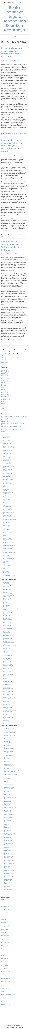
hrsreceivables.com (7, 500)
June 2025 (3, 384)
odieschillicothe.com (7, 638)
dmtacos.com (7, 738)
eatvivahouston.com (8, 752)
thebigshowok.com (8, 754)
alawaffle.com (7, 777)
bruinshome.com (7, 791)
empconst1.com (6, 502)
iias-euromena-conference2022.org (10, 608)
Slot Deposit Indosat (6, 903)
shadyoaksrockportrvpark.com (9, 629)
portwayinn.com (7, 826)
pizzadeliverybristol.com (8, 641)
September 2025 (5, 379)
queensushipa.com (7, 496)
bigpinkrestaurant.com (8, 505)
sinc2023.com (6, 586)
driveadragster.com (8, 742)
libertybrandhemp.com (9, 860)
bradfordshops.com (7, 544)
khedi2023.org (6, 592)
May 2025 (3, 385)
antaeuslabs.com (6, 477)
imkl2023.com (6, 568)
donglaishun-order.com (8, 670)
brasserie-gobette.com (8, 703)
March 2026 (4, 370)
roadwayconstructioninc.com (9, 697)
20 (24, 355)
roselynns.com (6, 459)
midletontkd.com (7, 837)
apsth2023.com (6, 571)
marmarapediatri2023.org (8, 595)
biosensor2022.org (7, 601)
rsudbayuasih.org (8, 879)
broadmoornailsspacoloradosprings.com (12, 770)
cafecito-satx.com (8, 782)
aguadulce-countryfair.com (8, 677)
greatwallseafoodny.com (9, 757)
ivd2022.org (5, 609)
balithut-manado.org (7, 551)
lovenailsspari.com (7, 658)
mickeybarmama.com (7, 695)
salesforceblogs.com (7, 462)
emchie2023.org (6, 596)
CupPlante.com (6, 485)
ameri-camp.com (6, 499)
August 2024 (4, 401)
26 (20, 357)
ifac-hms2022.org (6, 605)
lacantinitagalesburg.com (8, 639)
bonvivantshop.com (7, 483)
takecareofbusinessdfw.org (9, 472)
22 (5, 357)
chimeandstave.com (8, 755)
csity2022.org (6, 611)
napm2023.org (6, 564)
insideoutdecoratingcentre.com (9, 519)
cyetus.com (5, 542)
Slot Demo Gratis (5, 916)
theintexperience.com (7, 437)
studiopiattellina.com (7, 664)
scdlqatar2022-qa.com (7, 588)
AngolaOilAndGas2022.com (8, 558)
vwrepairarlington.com (9, 728)
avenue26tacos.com (8, 767)
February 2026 (5, 372)
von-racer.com (6, 651)
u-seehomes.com (6, 525)
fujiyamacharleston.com (8, 667)
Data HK (3, 899)
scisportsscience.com (8, 889)
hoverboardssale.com (7, 452)
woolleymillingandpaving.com (10, 807)
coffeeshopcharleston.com (8, 652)
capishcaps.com (6, 721)
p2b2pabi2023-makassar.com (9, 583)
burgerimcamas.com (8, 892)
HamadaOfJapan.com (7, 473)
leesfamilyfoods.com (7, 538)
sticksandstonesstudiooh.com (10, 813)
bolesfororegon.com (8, 866)
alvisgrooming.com (7, 687)
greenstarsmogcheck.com (8, 642)
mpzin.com (5, 486)
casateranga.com (7, 811)
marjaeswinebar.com (7, 634)
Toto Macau (4, 968)
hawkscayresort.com (7, 619)
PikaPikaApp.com (6, 470)
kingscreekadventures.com (9, 476)
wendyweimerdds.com (8, 498)
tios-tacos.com (7, 781)
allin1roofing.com (7, 830)
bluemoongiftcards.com (9, 844)
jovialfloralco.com (7, 522)
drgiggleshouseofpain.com (8, 512)
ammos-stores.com (8, 853)
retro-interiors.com (7, 531)
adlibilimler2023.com (7, 548)
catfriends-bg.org (6, 440)
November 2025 (5, 377)
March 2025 (4, 389)
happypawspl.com (7, 644)
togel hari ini (19, 2)
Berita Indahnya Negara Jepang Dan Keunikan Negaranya (14, 19)
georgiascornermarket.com (8, 647)
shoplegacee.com (7, 482)
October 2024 (4, 398)
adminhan (17, 60)
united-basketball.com (8, 780)
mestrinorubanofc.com (9, 870)
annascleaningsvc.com (9, 793)
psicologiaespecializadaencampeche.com (12, 736)
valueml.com (5, 490)
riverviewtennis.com (7, 707)
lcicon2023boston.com (7, 574)
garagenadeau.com (7, 515)
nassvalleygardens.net (9, 873)
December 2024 (5, 394)
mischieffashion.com (7, 528)
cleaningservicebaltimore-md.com (11, 729)
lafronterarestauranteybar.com (10, 797)
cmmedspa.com (7, 836)
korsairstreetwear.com (9, 764)
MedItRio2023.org (6, 572)
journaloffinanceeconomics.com (10, 885)
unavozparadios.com (7, 625)
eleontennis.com (6, 541)
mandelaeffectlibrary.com (8, 457)
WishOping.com (6, 480)
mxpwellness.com (8, 818)
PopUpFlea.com (6, 489)
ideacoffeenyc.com (7, 636)
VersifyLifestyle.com (7, 475)
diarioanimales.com (7, 622)
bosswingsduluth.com (7, 680)
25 (17, 357)
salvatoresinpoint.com (7, 521)
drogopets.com (6, 714)
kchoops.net (6, 847)
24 (13, 357)
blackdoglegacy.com (8, 751)
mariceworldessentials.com (9, 672)
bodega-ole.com (7, 867)
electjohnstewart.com (8, 874)
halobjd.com (5, 467)
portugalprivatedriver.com (8, 649)
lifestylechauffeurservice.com (9, 516)
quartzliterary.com (7, 661)
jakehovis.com (6, 678)
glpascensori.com (8, 804)
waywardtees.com (7, 443)
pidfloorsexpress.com (7, 444)
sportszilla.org (6, 700)
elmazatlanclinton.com (8, 635)
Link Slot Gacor (5, 958)
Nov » (6, 362)
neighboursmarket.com (9, 863)
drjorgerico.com (6, 495)
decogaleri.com (6, 624)
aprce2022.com (6, 554)
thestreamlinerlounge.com (9, 869)
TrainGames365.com (7, 463)
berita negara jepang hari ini (18, 339)
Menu (14, 36)
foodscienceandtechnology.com (10, 887)
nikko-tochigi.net (7, 841)
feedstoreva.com (6, 713)
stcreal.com (5, 487)
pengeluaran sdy (5, 1004)
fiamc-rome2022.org (7, 671)
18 (17, 355)
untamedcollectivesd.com (9, 817)
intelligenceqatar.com (7, 469)
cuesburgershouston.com (9, 735)
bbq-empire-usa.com (7, 711)
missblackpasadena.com (9, 771)
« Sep (2, 362)
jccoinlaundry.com (7, 631)
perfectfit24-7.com (7, 648)
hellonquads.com (6, 621)
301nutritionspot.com (8, 851)
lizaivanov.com (7, 745)
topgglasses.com (7, 768)
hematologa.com (7, 744)
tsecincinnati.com (6, 615)
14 (2, 355)
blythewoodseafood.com (8, 690)
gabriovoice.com (7, 759)
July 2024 (3, 403)
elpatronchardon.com (7, 668)
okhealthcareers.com (7, 436)
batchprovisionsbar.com (8, 701)
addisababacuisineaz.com (9, 890)
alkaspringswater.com (7, 655)
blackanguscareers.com (9, 864)
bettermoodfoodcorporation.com (10, 447)
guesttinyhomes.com (8, 747)
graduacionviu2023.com (9, 784)
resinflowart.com (7, 761)
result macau (4, 929)
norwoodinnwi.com (8, 862)
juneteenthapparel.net (9, 882)
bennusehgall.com (7, 613)
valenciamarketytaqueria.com (10, 774)
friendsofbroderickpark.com (9, 662)
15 (5, 355)
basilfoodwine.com (8, 840)
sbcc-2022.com (6, 556)
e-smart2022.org (6, 535)
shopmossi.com (7, 816)
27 (24, 357)
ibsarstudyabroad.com (8, 612)
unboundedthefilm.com (8, 439)
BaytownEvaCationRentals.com (9, 465)
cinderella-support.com (8, 503)
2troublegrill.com (7, 810)
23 (9, 357)
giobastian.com (7, 803)
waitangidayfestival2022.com (9, 575)
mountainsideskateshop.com (10, 849)
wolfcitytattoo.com (8, 794)
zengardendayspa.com (9, 787)
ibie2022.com (6, 555)
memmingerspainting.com (8, 508)
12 (20, 353)
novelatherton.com (8, 872)
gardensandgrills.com (8, 839)
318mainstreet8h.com (7, 657)
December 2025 (5, 375)
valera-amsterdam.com (9, 859)
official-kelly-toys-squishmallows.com (11, 708)
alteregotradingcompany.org (9, 552)
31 (13, 359)
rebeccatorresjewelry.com (8, 492)
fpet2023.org (5, 533)
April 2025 (3, 387)
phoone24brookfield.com (8, 694)
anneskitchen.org (8, 772)
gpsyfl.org (5, 723)
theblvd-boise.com (7, 532)
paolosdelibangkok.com (8, 691)
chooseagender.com (7, 450)
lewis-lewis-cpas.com (7, 539)
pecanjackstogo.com (8, 785)
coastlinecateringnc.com (9, 734)
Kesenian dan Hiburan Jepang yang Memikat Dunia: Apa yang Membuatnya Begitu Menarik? (12, 146)
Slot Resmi (4, 975)
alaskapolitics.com (7, 453)
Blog (7, 133)
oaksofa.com (6, 718)
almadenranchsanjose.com (9, 545)
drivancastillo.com (8, 834)
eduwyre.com (6, 529)
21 (2, 357)
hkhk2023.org (6, 562)
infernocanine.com (8, 820)
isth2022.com (6, 582)
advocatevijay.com (7, 546)
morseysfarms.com (7, 705)
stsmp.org (5, 454)
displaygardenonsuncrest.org (9, 710)
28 (2, 359)
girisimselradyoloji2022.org (8, 598)
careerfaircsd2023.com (8, 569)
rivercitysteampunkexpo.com (10, 846)
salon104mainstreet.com (8, 654)
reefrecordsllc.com (8, 775)
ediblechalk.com (6, 716)
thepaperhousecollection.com (10, 821)
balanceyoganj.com (7, 460)
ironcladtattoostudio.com (9, 790)
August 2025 (4, 380)
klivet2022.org (6, 603)
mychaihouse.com (7, 685)
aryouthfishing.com (8, 778)
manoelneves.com (7, 456)
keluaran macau (5, 945)
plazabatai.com (6, 618)
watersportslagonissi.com (8, 526)
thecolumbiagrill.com (7, 589)
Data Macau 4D (5, 906)
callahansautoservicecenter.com (10, 645)
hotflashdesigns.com (7, 513)
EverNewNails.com (7, 518)
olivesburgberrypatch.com (9, 800)
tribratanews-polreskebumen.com (11, 877)
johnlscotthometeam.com (8, 523)
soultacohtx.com (6, 720)
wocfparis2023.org (7, 585)
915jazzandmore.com (7, 675)
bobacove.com (6, 693)
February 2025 (5, 391)
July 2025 (3, 382)
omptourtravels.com (8, 876)
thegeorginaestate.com (8, 688)
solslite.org (6, 824)
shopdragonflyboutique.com (9, 698)
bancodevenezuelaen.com (8, 446)
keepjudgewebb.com (8, 831)
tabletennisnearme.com (8, 717)
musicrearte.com (6, 704)
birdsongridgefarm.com (9, 856)
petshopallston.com (8, 765)
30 (9, 359)
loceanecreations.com (8, 854)
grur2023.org (5, 561)
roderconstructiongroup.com (9, 616)
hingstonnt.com (6, 449)
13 (24, 353)
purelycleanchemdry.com (8, 479)
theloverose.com (7, 758)
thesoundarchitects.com (9, 828)
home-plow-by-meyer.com (9, 748)
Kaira (15, 1025)
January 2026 (4, 373)
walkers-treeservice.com (9, 814)
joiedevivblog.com (8, 857)
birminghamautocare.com (8, 681)
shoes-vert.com (6, 626)
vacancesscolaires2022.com (9, 577)
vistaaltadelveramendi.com (10, 732)
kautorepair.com (6, 632)
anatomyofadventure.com (9, 833)
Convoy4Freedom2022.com (8, 559)
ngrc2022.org (6, 536)
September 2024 (5, 399)
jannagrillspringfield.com (8, 665)
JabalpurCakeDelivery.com (8, 466)
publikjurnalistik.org (8, 880)
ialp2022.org (5, 602)
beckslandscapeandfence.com (10, 731)
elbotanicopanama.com (8, 628)
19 (20, 355)
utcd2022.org (6, 599)
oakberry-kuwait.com (7, 659)
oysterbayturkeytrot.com (9, 795)
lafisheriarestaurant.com (8, 674)
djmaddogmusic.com (8, 827)
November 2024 (5, 396)
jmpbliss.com (6, 493)
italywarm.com (7, 883)
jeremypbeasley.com (7, 509)
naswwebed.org (6, 549)
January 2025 (4, 392)
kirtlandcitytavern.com (8, 850)
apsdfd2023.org (6, 565)
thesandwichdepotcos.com (8, 510)
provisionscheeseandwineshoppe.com (11, 590)
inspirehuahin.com (7, 506)
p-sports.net (6, 762)
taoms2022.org (6, 606)
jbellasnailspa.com (7, 684)
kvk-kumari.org (7, 886)
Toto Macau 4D (5, 909)
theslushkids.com (8, 801)
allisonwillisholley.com (8, 823)
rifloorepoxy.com (7, 805)
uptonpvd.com (7, 808)
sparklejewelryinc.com (8, 788)
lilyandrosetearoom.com (9, 798)
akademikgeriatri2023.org (8, 593)
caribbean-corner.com (8, 843)
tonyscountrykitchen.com (8, 682)
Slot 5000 (3, 952)
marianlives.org (6, 442)
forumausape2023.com (8, 567)
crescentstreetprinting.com (9, 739)
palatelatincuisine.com (9, 749)
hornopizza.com (7, 741)
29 (5, 359)
